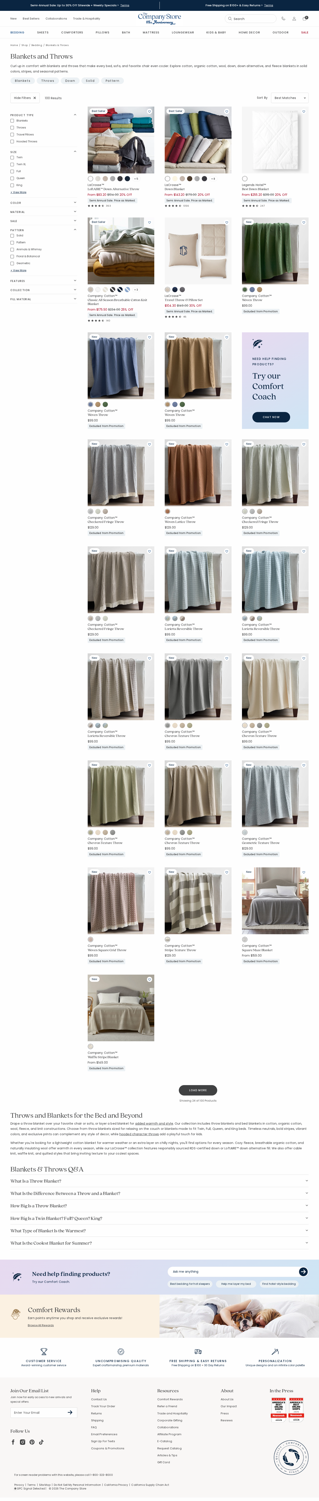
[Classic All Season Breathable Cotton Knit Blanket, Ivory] (106, 290)
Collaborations (56, 18)
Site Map (45, 1485)
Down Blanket (175, 189)
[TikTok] (41, 1442)
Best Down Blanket (255, 189)
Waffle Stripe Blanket (103, 1057)
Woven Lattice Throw (180, 522)
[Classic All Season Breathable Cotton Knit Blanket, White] (99, 290)
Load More (198, 1090)
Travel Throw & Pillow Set (184, 300)
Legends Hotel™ (254, 185)
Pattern (113, 81)
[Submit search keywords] (230, 18)
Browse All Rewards (41, 1325)
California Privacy (116, 1485)
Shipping (97, 1420)
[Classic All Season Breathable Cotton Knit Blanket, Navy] (121, 290)
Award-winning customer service (43, 1365)
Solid (90, 81)
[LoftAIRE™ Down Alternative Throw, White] (91, 179)
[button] (283, 18)
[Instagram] (22, 1442)
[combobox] (251, 19)
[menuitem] (17, 32)
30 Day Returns (214, 1365)
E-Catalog (164, 1441)
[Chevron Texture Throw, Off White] (176, 726)
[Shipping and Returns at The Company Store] (198, 1353)
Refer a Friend (167, 1406)
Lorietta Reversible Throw (184, 629)
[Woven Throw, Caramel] (260, 290)
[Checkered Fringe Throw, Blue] (91, 512)
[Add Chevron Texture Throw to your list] (226, 658)
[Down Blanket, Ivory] (176, 179)
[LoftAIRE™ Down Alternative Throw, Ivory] (99, 179)
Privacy (19, 1485)
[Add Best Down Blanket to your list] (303, 111)
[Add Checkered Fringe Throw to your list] (149, 444)
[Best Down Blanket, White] (246, 179)
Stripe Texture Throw (180, 950)
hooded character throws (139, 1134)
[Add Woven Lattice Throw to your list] (226, 444)
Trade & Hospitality (86, 18)
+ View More (18, 192)
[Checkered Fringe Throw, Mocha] (106, 512)
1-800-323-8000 (101, 1475)
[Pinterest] (32, 1442)
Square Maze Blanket (257, 950)
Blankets (22, 81)
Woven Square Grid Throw (107, 950)
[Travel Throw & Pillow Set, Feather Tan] (168, 290)
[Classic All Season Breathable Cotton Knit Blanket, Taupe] (91, 290)
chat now (271, 417)
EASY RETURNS (214, 1361)
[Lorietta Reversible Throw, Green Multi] (168, 619)
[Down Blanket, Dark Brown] (190, 179)
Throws (47, 81)
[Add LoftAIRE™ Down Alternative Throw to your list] (149, 111)
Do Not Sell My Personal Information (77, 1485)
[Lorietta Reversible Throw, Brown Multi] (183, 619)
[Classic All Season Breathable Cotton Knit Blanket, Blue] (128, 290)
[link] (151, 32)
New (13, 18)
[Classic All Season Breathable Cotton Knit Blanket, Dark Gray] (113, 290)
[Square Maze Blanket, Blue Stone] (246, 940)
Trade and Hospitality (172, 1413)
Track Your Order (103, 1406)
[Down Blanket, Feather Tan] (183, 179)
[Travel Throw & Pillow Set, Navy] (176, 290)
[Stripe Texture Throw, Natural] (168, 940)
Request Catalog (169, 1448)
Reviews (227, 1420)
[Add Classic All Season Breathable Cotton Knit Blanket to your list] (149, 222)
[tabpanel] (159, 597)
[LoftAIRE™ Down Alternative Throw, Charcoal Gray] (121, 179)
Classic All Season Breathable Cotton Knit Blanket (117, 302)
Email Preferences (104, 1434)
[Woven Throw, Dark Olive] (246, 290)
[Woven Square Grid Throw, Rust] (91, 940)
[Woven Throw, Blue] (253, 290)
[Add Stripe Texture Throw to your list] (226, 872)
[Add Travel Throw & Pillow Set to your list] (226, 222)
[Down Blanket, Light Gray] (198, 179)
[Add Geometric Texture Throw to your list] (303, 765)
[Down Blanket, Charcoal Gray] (205, 179)
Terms (124, 5)
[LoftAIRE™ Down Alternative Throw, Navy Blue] (128, 179)
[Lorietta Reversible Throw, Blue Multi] (176, 619)
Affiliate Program (169, 1434)
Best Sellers (31, 18)
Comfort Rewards (170, 1399)
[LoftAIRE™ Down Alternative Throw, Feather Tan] (106, 179)
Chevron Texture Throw (182, 736)
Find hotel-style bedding (279, 1284)
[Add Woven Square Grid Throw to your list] (149, 872)
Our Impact (229, 1406)
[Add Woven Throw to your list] (303, 222)
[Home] (159, 18)
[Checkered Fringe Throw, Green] (99, 512)
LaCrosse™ (96, 185)
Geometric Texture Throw (261, 843)
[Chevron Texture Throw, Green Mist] (190, 726)
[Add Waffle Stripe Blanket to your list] (149, 979)
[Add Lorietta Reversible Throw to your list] (226, 551)
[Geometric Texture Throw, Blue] (246, 833)
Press (225, 1413)
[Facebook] (13, 1442)
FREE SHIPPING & (184, 1361)
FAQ (94, 1427)
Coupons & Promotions (108, 1448)
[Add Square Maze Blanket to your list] (303, 872)
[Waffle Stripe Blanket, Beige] (91, 1047)
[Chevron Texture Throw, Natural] (183, 726)
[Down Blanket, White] (168, 179)
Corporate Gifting (169, 1420)
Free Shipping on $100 (186, 1365)
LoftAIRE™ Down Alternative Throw (113, 189)
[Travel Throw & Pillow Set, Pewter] (183, 290)
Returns (96, 1413)
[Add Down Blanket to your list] (226, 111)
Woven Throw (252, 300)
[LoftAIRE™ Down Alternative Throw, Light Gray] (113, 179)
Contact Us (99, 1399)
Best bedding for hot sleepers (190, 1284)
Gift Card (163, 1462)
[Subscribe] (70, 1412)
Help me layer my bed (236, 1284)
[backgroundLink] (80, 5)
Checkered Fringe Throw (106, 522)
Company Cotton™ (102, 296)
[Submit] (303, 1271)
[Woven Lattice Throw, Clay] (168, 512)
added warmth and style (154, 1123)
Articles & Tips (167, 1455)
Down (70, 81)
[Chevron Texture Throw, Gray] (168, 726)
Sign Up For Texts (103, 1441)
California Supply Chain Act (150, 1485)
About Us (227, 1399)
